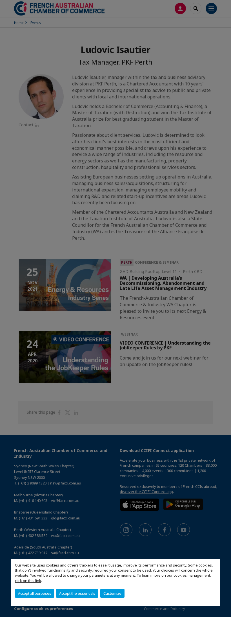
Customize (112, 593)
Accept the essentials (77, 593)
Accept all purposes (34, 593)
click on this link (28, 580)
